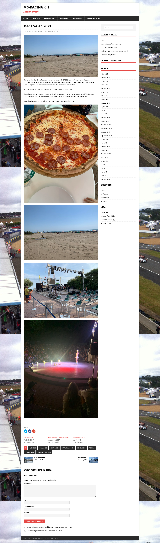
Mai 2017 (104, 172)
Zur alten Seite (93, 18)
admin (42, 31)
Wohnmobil (77, 18)
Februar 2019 (105, 117)
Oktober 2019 (105, 103)
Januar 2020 (105, 99)
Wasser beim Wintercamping (111, 44)
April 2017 (104, 176)
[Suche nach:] (118, 27)
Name (26, 500)
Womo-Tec (105, 201)
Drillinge (43, 448)
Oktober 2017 (105, 157)
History (36, 18)
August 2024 (105, 81)
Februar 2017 (105, 179)
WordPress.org (106, 223)
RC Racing (64, 18)
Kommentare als (108, 220)
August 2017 (105, 161)
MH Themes (54, 538)
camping (32, 448)
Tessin (91, 448)
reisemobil (81, 448)
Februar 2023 (105, 88)
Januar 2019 (105, 121)
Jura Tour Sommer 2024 (109, 47)
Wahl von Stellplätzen (108, 55)
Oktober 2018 (105, 132)
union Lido (30, 452)
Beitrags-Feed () (108, 216)
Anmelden (104, 212)
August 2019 (105, 107)
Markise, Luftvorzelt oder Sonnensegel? (114, 51)
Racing (103, 190)
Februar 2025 (105, 77)
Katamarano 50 (67, 448)
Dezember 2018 (106, 125)
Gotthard (54, 448)
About (26, 18)
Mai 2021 (104, 96)
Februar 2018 (105, 147)
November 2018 (106, 128)
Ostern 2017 (28, 438)
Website (27, 513)
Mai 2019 (104, 114)
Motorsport (49, 18)
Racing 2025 (105, 40)
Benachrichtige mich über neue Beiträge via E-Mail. (44, 531)
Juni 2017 (104, 168)
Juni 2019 (104, 110)
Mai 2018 (104, 143)
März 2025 (104, 74)
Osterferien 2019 (79, 438)
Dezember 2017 (106, 154)
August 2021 (105, 92)
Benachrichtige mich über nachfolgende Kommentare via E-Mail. (49, 527)
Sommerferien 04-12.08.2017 (58, 438)
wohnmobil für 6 (44, 452)
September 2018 (106, 136)
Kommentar (28, 484)
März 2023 (104, 85)
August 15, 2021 (32, 31)
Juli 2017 (103, 165)
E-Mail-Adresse (29, 506)
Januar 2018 (105, 150)
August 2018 (105, 139)
